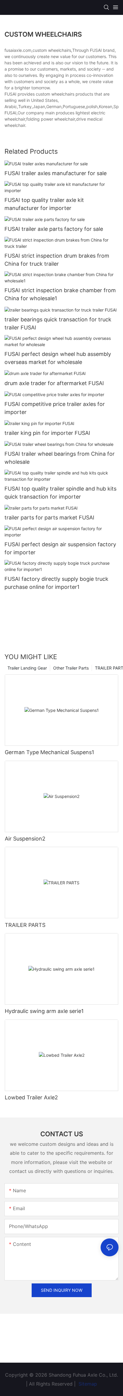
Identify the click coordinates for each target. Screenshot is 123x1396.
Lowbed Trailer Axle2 (31, 1097)
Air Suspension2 (25, 838)
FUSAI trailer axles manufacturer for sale (55, 173)
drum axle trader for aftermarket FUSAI (54, 383)
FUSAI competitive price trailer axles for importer (54, 408)
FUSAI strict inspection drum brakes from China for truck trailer (56, 260)
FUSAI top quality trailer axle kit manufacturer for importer (44, 204)
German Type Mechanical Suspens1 (49, 752)
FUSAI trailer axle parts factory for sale (53, 229)
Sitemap (87, 1384)
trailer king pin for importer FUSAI (47, 433)
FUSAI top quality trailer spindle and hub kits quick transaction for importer (60, 492)
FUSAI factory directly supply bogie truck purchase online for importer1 (56, 583)
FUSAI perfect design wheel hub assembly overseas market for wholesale (57, 358)
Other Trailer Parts (71, 667)
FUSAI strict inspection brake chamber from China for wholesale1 (60, 294)
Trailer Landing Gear (27, 667)
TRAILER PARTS (25, 925)
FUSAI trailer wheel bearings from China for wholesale (59, 458)
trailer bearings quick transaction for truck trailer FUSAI (57, 323)
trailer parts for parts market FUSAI (49, 517)
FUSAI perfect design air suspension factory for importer (60, 548)
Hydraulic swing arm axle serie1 (44, 1011)
